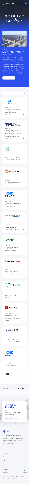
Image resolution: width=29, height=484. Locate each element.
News (3, 460)
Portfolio (4, 453)
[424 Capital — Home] (8, 3)
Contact (4, 465)
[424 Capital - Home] (13, 431)
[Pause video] (24, 44)
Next (20, 374)
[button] (14, 93)
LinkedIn (4, 463)
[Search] (18, 3)
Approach (4, 450)
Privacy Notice (5, 472)
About (3, 448)
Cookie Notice (5, 469)
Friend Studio (8, 477)
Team (3, 456)
